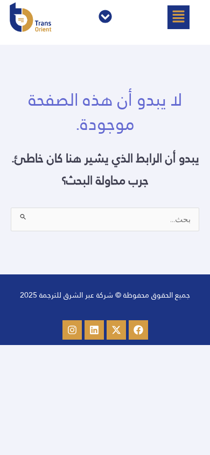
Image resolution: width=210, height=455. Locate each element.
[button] (178, 17)
